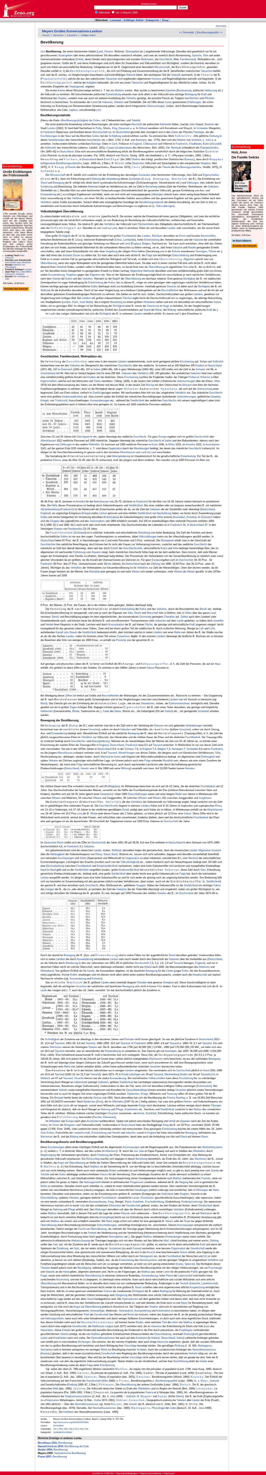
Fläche (148, 624)
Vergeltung (111, 251)
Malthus (50, 1166)
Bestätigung (84, 1267)
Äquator (96, 552)
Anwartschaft (199, 974)
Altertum (119, 90)
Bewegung (161, 178)
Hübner (121, 1400)
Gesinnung (145, 616)
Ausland (67, 255)
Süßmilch (218, 361)
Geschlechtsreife (132, 548)
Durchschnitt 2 (143, 963)
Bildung (171, 309)
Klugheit (184, 1193)
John (192, 124)
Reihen (198, 1109)
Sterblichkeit (137, 400)
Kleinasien (109, 1117)
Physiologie (158, 1407)
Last (207, 1326)
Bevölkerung (65, 1442)
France (149, 1392)
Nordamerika (75, 528)
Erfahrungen (194, 102)
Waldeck (45, 1078)
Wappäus (216, 159)
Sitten (83, 858)
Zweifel (96, 392)
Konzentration (116, 624)
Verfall (171, 1121)
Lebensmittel (185, 1275)
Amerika (190, 444)
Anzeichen (93, 1121)
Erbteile (66, 1330)
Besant (116, 1404)
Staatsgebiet (65, 55)
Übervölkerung (170, 259)
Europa (162, 436)
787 (55, 1429)
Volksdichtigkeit (63, 228)
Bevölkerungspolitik (56, 82)
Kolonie (176, 251)
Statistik (176, 74)
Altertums (204, 966)
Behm (179, 1396)
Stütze (183, 1252)
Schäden (142, 1349)
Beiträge (96, 143)
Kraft (204, 94)
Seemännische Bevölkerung (70, 1453)
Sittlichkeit (167, 1193)
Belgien (146, 243)
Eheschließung (180, 255)
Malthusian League (102, 1326)
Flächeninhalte (146, 224)
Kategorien (152, 20)
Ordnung (214, 135)
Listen (94, 102)
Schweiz (200, 369)
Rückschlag (93, 1158)
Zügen (73, 707)
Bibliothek (104, 12)
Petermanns (52, 1400)
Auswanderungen (99, 400)
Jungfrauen (205, 797)
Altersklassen (48, 440)
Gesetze (156, 78)
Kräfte (94, 286)
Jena (112, 1396)
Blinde (75, 711)
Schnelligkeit (52, 1039)
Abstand (186, 384)
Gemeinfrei (58, 1425)
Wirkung (125, 768)
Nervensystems (148, 1260)
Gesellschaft (133, 1205)
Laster (135, 1197)
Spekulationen (130, 1298)
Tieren (97, 381)
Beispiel (58, 1097)
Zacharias (46, 1349)
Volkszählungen (165, 206)
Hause (150, 667)
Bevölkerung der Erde (76, 1446)
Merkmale (148, 270)
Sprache (196, 55)
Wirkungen (202, 1189)
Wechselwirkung (55, 865)
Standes (161, 893)
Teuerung (172, 1093)
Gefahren (68, 1411)
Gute (43, 1132)
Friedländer (195, 143)
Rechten (194, 98)
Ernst (107, 159)
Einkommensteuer (179, 703)
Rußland (116, 850)
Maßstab (45, 290)
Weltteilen (94, 444)
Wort (166, 1240)
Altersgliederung (121, 456)
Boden (112, 1170)
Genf (114, 143)
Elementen (115, 1205)
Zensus (97, 1097)
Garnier (83, 1372)
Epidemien (133, 1093)
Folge (149, 255)
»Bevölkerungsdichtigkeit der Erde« (80, 120)
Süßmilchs (183, 135)
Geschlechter (77, 361)
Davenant (124, 128)
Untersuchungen (155, 106)
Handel (192, 247)
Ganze (217, 302)
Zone (125, 809)
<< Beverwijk (186, 32)
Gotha (97, 1400)
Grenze (104, 1174)
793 (86, 1429)
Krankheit (151, 1113)
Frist (159, 986)
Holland (143, 128)
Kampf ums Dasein (66, 632)
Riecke (125, 155)
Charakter (169, 616)
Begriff (116, 278)
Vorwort (45, 35)
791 (76, 1429)
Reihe (177, 632)
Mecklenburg (172, 1074)
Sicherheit (203, 711)
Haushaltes (47, 1330)
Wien (217, 381)
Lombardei (129, 239)
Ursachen (93, 729)
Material (130, 74)
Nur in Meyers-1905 (126, 12)
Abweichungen (126, 752)
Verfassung (210, 90)
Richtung (179, 1345)
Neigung (183, 1182)
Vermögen (201, 251)
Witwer (135, 571)
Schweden (202, 128)
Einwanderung (48, 194)
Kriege (44, 400)
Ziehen (184, 616)
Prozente (121, 640)
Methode (93, 186)
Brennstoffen (208, 235)
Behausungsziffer (155, 663)
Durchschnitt (202, 436)
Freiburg (72, 1384)
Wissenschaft (162, 67)
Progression (137, 1182)
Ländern (198, 294)
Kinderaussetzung (191, 1201)
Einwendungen (173, 1236)
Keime (61, 90)
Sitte (205, 55)
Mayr (204, 1380)
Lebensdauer (124, 147)
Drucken (221, 26)
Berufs (203, 608)
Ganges (49, 889)
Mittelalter (117, 1101)
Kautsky (46, 1353)
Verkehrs (131, 98)
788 (60, 1429)
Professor (193, 377)
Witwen (178, 571)
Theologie (198, 132)
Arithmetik (165, 124)
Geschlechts (94, 139)
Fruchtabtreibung (154, 1201)
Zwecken (171, 90)
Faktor (217, 885)
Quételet (212, 151)
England (137, 143)
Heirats (188, 1101)
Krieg (166, 1124)
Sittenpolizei (126, 1310)
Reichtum (157, 235)
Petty (98, 128)
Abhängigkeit (57, 854)
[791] (213, 1074)
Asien (154, 444)
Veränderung (113, 178)
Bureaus (189, 159)
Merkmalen (147, 59)
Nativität (113, 801)
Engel (115, 159)
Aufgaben (91, 82)
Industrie (198, 239)
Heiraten (118, 102)
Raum (204, 1136)
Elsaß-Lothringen (131, 1074)
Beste (130, 1314)
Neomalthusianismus (97, 1322)
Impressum (169, 1473)
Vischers (71, 159)
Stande (56, 278)
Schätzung (47, 186)
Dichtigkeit (64, 235)
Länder (97, 850)
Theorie (207, 74)
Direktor (136, 159)
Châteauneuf (150, 143)
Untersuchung (204, 388)
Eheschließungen (137, 794)
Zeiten (174, 132)
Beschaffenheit (169, 290)
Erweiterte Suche (149, 4)
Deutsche (162, 1341)
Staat (187, 1221)
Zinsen (76, 255)
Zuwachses (123, 636)
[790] (79, 813)
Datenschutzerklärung (150, 1473)
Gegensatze (132, 858)
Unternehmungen (186, 396)
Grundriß (217, 143)
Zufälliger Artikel (133, 20)
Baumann (141, 139)
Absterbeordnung (50, 509)
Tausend (157, 745)
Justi (208, 139)
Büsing (150, 384)
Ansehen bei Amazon (244, 246)
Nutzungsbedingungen (126, 1473)
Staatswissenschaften (77, 1396)
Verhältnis (46, 202)
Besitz (55, 616)
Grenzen (171, 286)
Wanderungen (141, 448)
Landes (171, 228)
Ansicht (151, 1252)
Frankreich (49, 132)
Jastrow (79, 1388)
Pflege (119, 1109)
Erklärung (95, 178)
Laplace (73, 109)
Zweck (150, 305)
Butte (206, 143)
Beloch (185, 1384)
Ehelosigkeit (208, 756)
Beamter (209, 124)
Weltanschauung (80, 1240)
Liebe (173, 1407)
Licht (212, 628)
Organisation (178, 1248)
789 (65, 1429)
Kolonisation (111, 517)
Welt (55, 1388)
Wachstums (156, 1058)
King (114, 128)
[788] (156, 306)
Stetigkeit (168, 982)
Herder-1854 (45, 1449)
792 (81, 1429)
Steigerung (121, 1295)
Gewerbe (215, 396)
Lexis (136, 167)
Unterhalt (61, 266)
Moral (158, 309)
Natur (68, 135)
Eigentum (95, 274)
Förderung (103, 1154)
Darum (169, 1221)
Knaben (200, 365)
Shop (165, 20)
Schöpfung (115, 135)
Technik (45, 1174)
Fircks (124, 1380)
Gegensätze (115, 448)
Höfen (188, 612)
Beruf (44, 703)
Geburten (107, 102)
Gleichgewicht (84, 436)
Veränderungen (56, 139)
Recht (137, 612)
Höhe (54, 505)
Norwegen (177, 748)
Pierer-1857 (44, 1456)
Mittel (134, 251)
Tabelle (135, 120)
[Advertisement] (248, 9)
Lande (180, 620)
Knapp (59, 167)
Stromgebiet (132, 51)
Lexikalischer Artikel (62, 1432)
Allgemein (189, 259)
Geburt (168, 711)
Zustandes (144, 174)
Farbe (106, 711)
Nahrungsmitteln (54, 1318)
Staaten (205, 163)
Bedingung (191, 94)
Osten (55, 1124)
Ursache (79, 1078)
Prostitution (147, 1197)
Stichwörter (58, 35)
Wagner (146, 1396)
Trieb (86, 1314)
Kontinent (141, 1337)
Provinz (108, 51)
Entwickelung (113, 94)
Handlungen (141, 1189)
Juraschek (137, 1400)
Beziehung (151, 186)
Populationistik (53, 78)
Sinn (185, 266)
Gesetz (85, 768)
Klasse (57, 460)
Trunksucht (61, 400)
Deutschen (138, 163)
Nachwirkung (164, 513)
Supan (162, 1396)
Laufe (52, 313)
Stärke (64, 536)
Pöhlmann (106, 1384)
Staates (62, 98)
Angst (60, 1162)
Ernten (50, 1132)
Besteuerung (184, 90)
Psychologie (215, 1267)
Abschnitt (136, 124)
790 (70, 1429)
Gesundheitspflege (136, 1089)
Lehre (167, 1271)
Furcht (81, 1228)
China (118, 239)
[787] (43, 51)
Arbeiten (181, 139)
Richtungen (84, 1341)
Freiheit (92, 1232)
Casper (111, 147)
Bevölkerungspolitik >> (210, 32)
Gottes (96, 135)
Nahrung (105, 1109)
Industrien (160, 620)
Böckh (120, 163)
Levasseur (204, 1388)
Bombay (181, 1097)
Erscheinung (187, 361)
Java (79, 239)
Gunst (117, 756)
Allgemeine (49, 163)
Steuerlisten (147, 703)
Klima (218, 805)
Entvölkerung (67, 1117)
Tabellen (181, 1400)
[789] (109, 564)
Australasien (212, 444)
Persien (97, 1117)
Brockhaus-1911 (47, 1442)
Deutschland (123, 132)
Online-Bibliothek (18, 9)
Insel (82, 302)
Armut (140, 1113)
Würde (94, 813)
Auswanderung (56, 274)
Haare (117, 711)
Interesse (156, 1326)
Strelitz (184, 1074)
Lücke (66, 1105)
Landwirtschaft (82, 1132)
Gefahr (203, 1361)
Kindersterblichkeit (72, 396)
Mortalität (94, 571)
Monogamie (167, 540)
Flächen (127, 298)
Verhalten (179, 1209)
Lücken (103, 513)
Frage (44, 1275)
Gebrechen (47, 711)
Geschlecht (165, 59)
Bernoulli (176, 147)
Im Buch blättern (242, 240)
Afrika (171, 444)
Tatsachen (206, 70)
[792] (204, 1256)
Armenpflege (106, 1217)
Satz (55, 1244)
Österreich (66, 369)
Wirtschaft (152, 612)
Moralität (168, 760)
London (51, 128)
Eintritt (114, 548)
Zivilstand (79, 532)
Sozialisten (115, 1248)
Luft (201, 628)
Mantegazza (205, 1345)
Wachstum (180, 178)
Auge (166, 305)
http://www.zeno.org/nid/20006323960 (71, 1422)
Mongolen (69, 1124)
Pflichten (209, 98)
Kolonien (96, 978)
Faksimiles (72, 35)
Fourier (136, 1248)
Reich (60, 842)
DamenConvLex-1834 (50, 1446)
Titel (164, 1322)
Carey (180, 1263)
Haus (218, 663)
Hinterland (149, 302)
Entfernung (79, 552)
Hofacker (205, 377)
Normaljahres (116, 1236)
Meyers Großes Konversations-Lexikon (72, 31)
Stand (45, 178)
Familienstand (188, 59)
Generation (106, 794)
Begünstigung (48, 1154)
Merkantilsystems (212, 1147)
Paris (75, 302)
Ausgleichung (197, 1287)
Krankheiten (131, 1109)
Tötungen (216, 1105)
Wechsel (105, 756)
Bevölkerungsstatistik (87, 70)
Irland (148, 966)
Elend (183, 1136)
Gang (146, 178)
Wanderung (71, 963)
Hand (43, 869)
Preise (169, 1275)
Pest (99, 1101)
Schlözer (196, 139)
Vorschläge (130, 1345)
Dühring (214, 1240)
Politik (194, 1271)
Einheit (79, 59)
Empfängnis (186, 1330)
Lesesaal (115, 20)
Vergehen (71, 274)
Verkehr (63, 1089)
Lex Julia (139, 1151)
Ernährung (62, 1248)
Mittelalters (47, 970)
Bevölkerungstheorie (199, 1162)
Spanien (185, 1121)
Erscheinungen (49, 135)
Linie (82, 1205)
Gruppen (55, 521)
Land (100, 51)
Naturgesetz (146, 1256)
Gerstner (143, 1376)
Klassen (158, 725)
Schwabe (48, 171)
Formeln (206, 1178)
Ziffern (68, 695)
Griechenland (48, 373)
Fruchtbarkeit (129, 235)
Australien (179, 517)
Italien (96, 369)
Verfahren (77, 198)
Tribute (212, 251)
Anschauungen (65, 858)
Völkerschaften (156, 1078)
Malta (89, 302)
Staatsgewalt (76, 86)
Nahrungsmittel (92, 1182)
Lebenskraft (80, 1082)
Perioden (142, 982)
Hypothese (169, 388)
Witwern (56, 797)
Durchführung (180, 1361)
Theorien (45, 1267)
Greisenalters (97, 521)
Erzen (182, 235)
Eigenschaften (211, 174)
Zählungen (193, 182)
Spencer (189, 1263)
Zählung (155, 563)
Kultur (68, 278)
